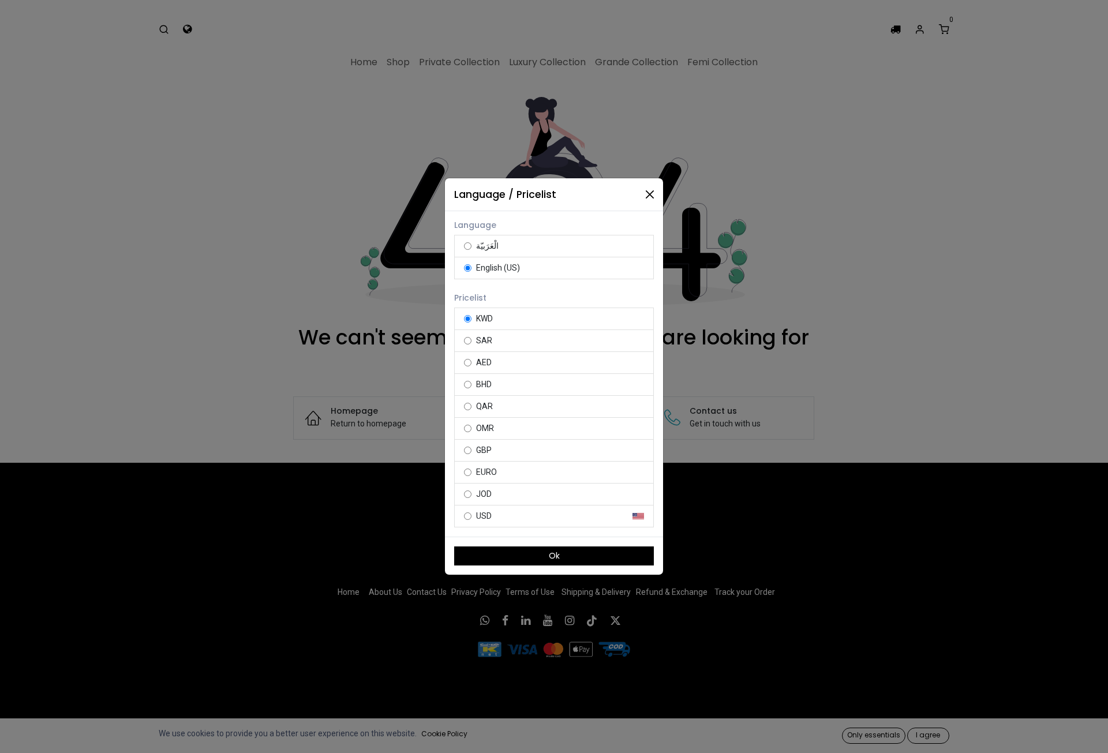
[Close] (649, 194)
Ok (554, 555)
